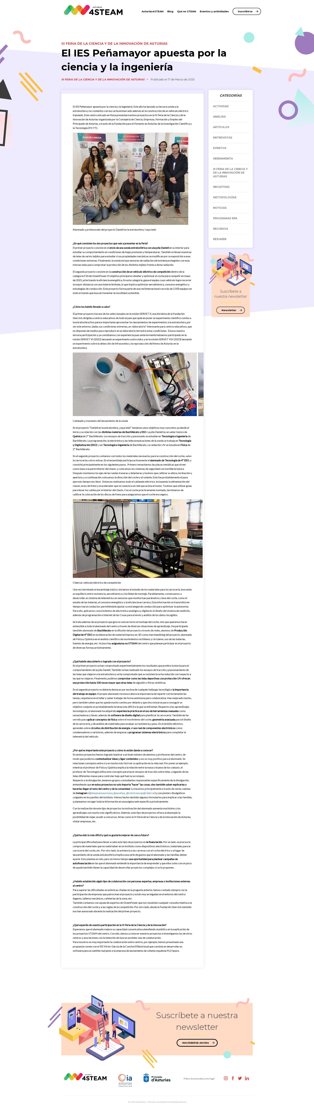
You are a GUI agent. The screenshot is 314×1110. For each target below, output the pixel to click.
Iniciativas (221, 186)
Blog (170, 11)
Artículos (221, 127)
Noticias (220, 207)
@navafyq (119, 792)
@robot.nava (133, 792)
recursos (220, 228)
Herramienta (223, 158)
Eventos (219, 148)
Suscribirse (245, 11)
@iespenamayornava (101, 792)
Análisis (219, 116)
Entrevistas (222, 137)
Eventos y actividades (214, 11)
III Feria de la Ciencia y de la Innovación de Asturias (114, 44)
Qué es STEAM (186, 11)
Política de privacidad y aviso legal (199, 1078)
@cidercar (149, 792)
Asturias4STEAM (153, 11)
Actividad (221, 106)
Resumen (219, 239)
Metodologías (224, 197)
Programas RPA (225, 218)
